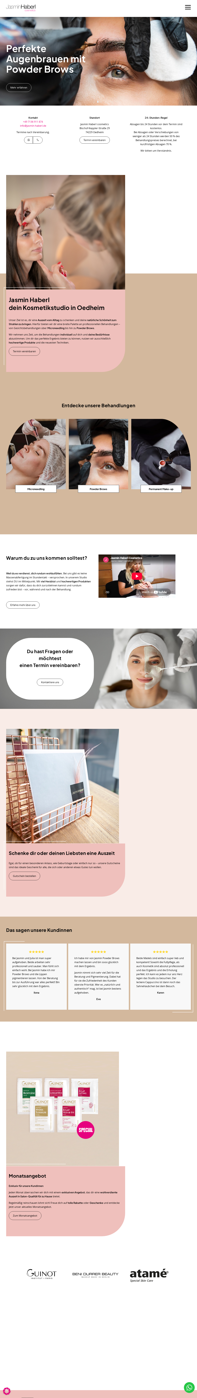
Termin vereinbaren (95, 140)
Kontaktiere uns (50, 682)
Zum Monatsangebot (25, 1215)
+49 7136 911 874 (33, 121)
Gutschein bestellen (24, 876)
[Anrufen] (37, 140)
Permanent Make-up (161, 489)
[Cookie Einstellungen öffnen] (6, 1394)
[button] (95, 102)
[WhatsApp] (28, 140)
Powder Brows (98, 489)
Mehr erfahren (18, 87)
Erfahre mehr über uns (22, 605)
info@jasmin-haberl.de (33, 125)
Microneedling (35, 489)
